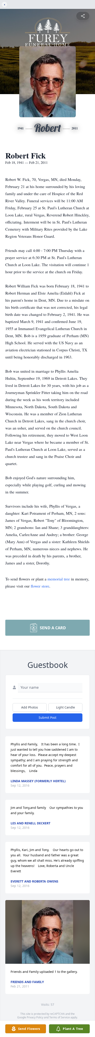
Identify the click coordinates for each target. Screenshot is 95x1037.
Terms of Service (59, 1017)
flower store (40, 586)
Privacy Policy (35, 1017)
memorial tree (59, 579)
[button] (47, 932)
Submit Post (47, 717)
